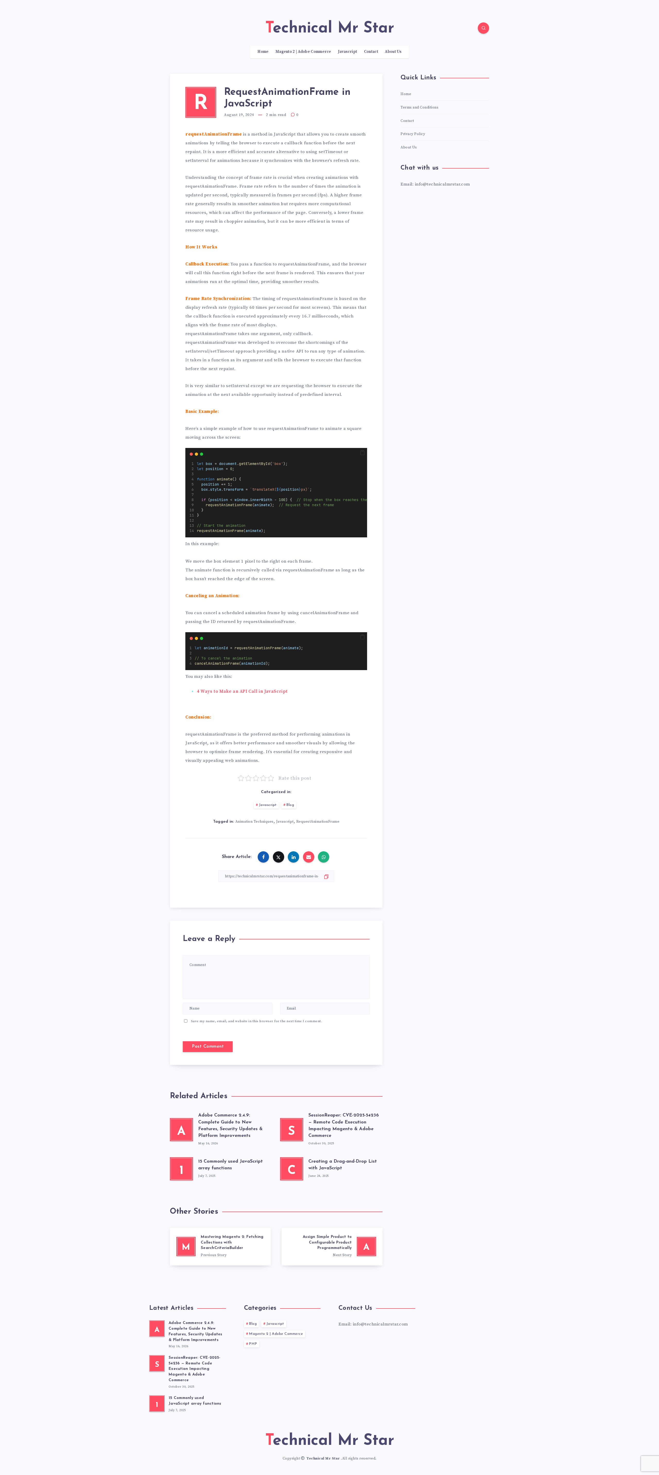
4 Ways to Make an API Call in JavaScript (242, 691)
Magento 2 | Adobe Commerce (303, 51)
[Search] (483, 28)
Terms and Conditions (419, 107)
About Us (393, 51)
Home (262, 51)
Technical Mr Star (323, 1458)
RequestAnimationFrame (318, 821)
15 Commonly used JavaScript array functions (195, 1401)
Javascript (347, 51)
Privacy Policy (413, 134)
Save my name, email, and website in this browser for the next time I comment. (256, 1021)
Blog (290, 805)
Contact (371, 51)
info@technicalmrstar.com (380, 1324)
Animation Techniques (254, 821)
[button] (362, 453)
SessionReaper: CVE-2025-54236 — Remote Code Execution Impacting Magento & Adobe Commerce (194, 1369)
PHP (253, 1344)
